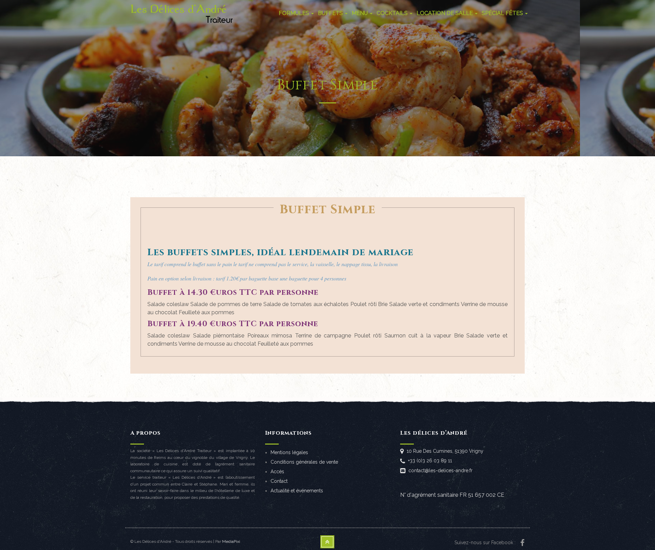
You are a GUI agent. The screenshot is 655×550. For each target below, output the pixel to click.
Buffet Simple (328, 209)
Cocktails (393, 13)
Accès (277, 471)
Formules (294, 13)
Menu (360, 13)
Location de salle (445, 13)
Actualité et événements (297, 490)
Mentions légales (289, 452)
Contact (279, 481)
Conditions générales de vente (304, 462)
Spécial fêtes (503, 13)
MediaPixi (231, 541)
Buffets (331, 13)
